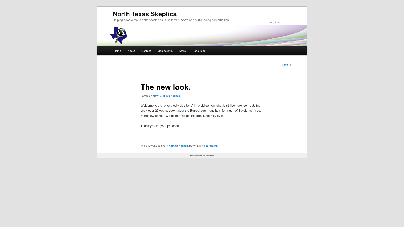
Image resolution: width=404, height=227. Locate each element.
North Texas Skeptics (145, 13)
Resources (199, 51)
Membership (165, 51)
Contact (146, 51)
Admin (173, 146)
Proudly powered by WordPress (202, 155)
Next (286, 64)
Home (117, 51)
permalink (212, 146)
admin (176, 96)
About (131, 51)
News (182, 51)
